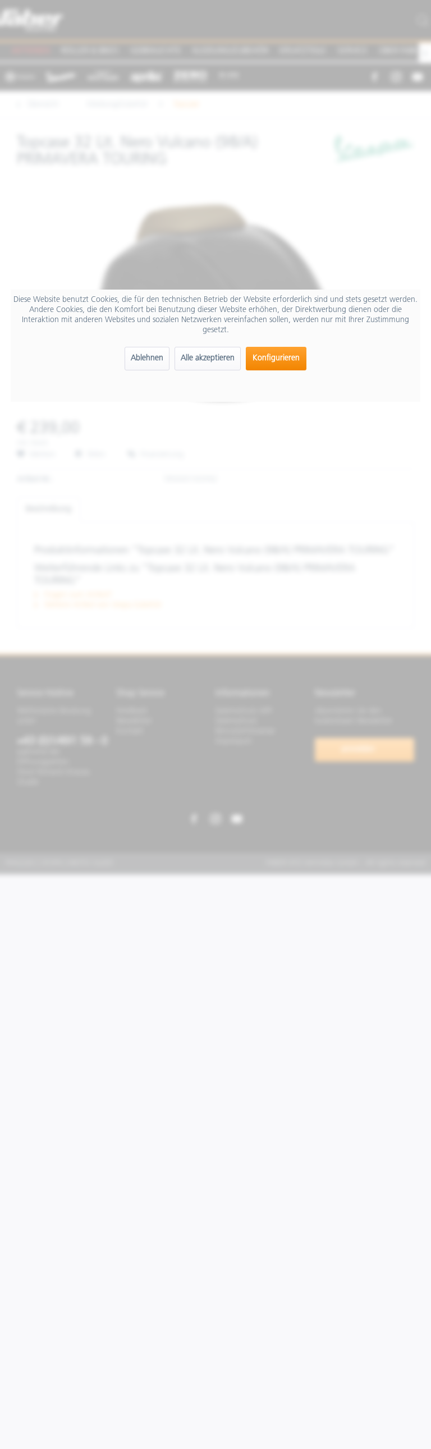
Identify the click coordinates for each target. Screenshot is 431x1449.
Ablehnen (147, 358)
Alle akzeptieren (208, 358)
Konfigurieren (276, 358)
